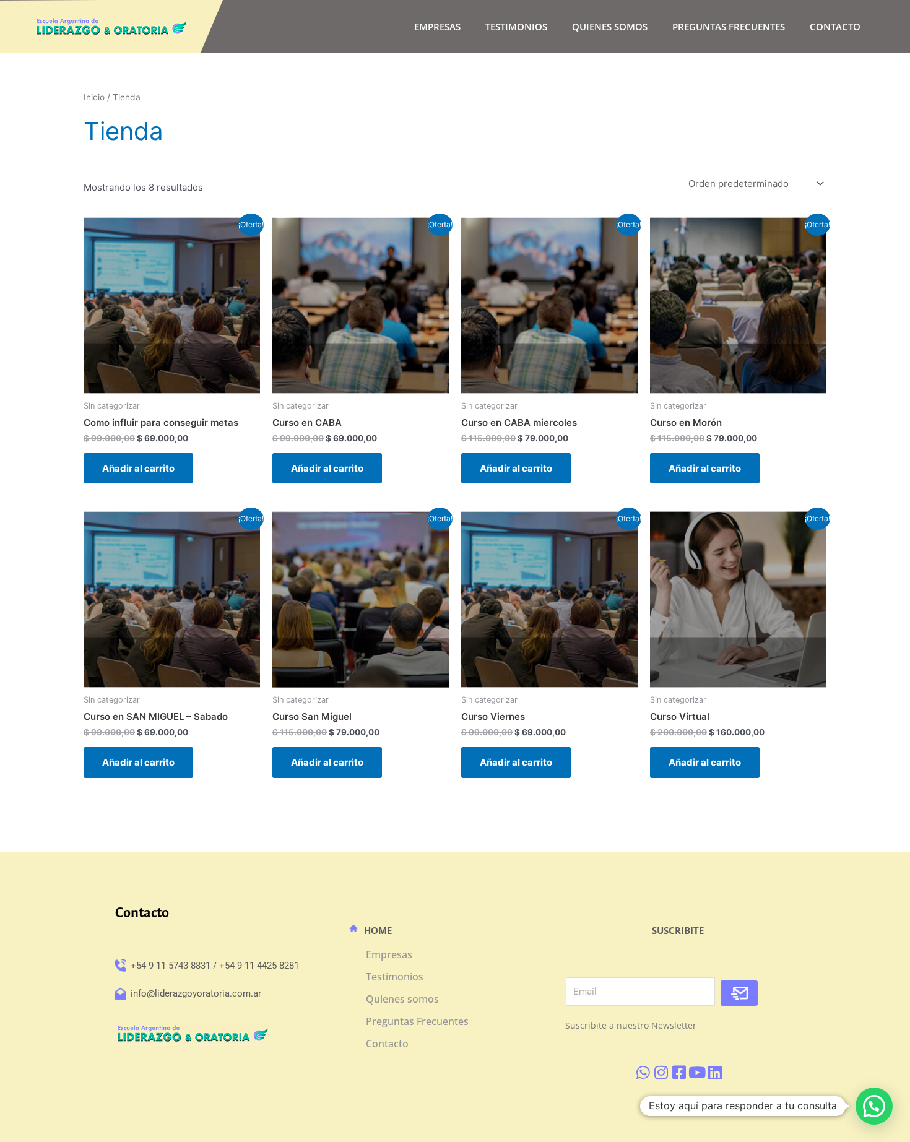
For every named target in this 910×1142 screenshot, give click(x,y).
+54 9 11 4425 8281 (259, 965)
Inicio (94, 97)
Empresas (437, 26)
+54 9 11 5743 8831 (170, 965)
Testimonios (516, 26)
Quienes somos (610, 26)
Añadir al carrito (138, 468)
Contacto (835, 26)
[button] (874, 1106)
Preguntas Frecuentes (728, 26)
